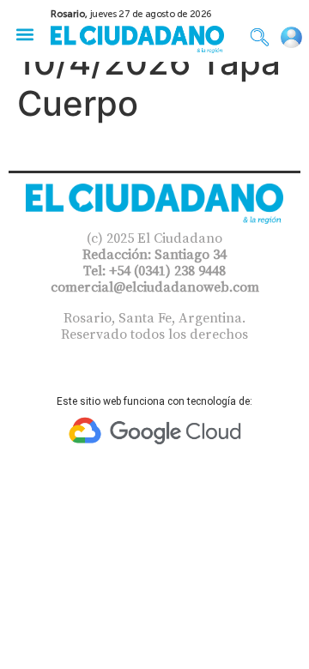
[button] (24, 34)
